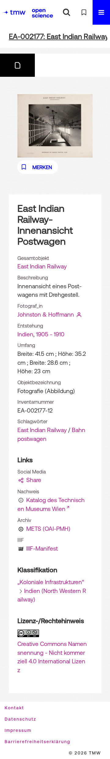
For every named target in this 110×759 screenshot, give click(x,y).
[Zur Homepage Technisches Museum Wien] (14, 12)
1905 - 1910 (50, 334)
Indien (25, 334)
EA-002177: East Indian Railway (59, 36)
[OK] (66, 12)
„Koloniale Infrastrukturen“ (50, 582)
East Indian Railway (42, 266)
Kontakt (14, 707)
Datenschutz (20, 719)
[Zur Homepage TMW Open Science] (42, 13)
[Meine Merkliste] (84, 12)
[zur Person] (79, 314)
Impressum (18, 730)
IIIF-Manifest (42, 548)
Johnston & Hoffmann (45, 314)
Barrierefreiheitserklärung (37, 741)
